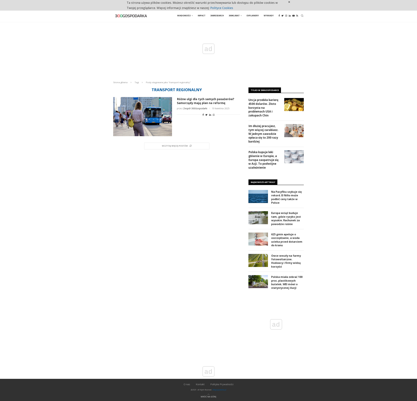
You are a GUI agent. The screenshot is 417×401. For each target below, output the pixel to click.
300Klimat (234, 15)
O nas (187, 384)
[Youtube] (293, 15)
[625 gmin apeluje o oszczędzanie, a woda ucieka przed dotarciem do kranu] (258, 239)
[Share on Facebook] (203, 114)
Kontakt (200, 384)
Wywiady (269, 15)
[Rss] (297, 15)
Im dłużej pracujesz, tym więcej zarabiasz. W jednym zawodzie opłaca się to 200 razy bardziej (263, 133)
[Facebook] (279, 15)
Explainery (253, 15)
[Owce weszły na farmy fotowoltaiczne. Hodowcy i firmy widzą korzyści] (258, 260)
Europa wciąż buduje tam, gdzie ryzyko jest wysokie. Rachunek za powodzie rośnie (286, 218)
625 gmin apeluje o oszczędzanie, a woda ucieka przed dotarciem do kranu (286, 240)
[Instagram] (286, 15)
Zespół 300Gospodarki (195, 108)
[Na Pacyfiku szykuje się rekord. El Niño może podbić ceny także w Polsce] (258, 196)
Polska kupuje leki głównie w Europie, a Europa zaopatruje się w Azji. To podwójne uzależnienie (263, 159)
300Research (217, 15)
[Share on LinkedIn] (210, 114)
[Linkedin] (290, 15)
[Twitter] (282, 15)
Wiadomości (184, 15)
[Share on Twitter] (206, 114)
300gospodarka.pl (219, 389)
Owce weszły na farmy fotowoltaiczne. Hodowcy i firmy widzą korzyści (286, 261)
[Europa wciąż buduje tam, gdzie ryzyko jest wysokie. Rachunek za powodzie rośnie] (258, 217)
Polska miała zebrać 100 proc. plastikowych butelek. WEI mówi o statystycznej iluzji (286, 282)
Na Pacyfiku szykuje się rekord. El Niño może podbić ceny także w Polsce (286, 197)
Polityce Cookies (221, 8)
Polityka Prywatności (221, 384)
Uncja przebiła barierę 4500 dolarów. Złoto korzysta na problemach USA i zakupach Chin (263, 107)
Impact (201, 15)
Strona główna (120, 82)
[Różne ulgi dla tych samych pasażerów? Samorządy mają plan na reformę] (142, 116)
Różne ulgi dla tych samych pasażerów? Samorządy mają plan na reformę (205, 101)
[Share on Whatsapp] (214, 114)
